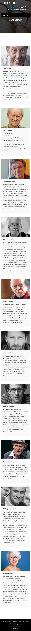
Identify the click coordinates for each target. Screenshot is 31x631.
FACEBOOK (15, 628)
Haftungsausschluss (19, 624)
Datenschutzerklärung (15, 626)
